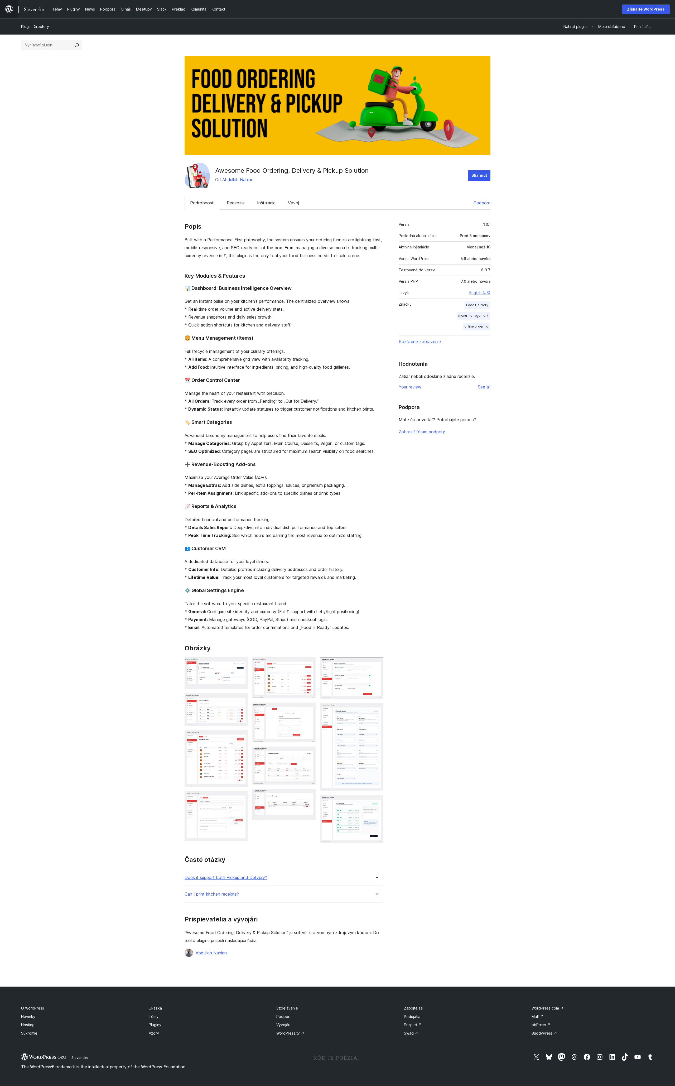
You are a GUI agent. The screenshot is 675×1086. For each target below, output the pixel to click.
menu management (473, 316)
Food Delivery (477, 305)
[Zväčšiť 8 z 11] (308, 796)
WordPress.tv (290, 1033)
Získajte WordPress (646, 9)
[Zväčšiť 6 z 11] (308, 709)
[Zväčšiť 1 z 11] (241, 664)
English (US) (479, 292)
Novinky (28, 1016)
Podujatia (412, 1016)
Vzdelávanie (287, 1008)
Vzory (154, 1033)
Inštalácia (266, 202)
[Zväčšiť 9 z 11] (376, 664)
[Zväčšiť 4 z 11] (241, 798)
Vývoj (293, 202)
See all (484, 387)
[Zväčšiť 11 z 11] (376, 802)
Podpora (482, 202)
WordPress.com (547, 1008)
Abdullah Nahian (237, 179)
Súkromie (29, 1033)
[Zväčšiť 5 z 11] (308, 664)
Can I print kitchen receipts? (212, 894)
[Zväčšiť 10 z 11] (376, 710)
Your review (410, 387)
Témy (153, 1016)
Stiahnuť (479, 175)
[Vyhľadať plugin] (77, 45)
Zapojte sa (413, 1008)
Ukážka (155, 1008)
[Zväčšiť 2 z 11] (241, 700)
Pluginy (155, 1024)
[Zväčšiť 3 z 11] (241, 737)
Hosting (28, 1024)
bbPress (541, 1024)
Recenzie (236, 202)
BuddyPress (544, 1033)
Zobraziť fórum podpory (422, 431)
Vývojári (283, 1024)
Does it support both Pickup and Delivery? (226, 877)
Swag (411, 1033)
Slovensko (79, 1057)
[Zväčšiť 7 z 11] (308, 753)
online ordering (476, 326)
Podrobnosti (202, 202)
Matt (538, 1016)
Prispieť (413, 1024)
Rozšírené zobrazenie (420, 341)
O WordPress (32, 1008)
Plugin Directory (35, 26)
